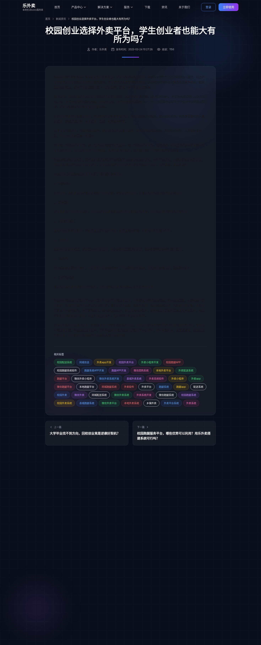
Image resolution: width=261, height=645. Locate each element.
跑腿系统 (164, 386)
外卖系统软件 (156, 378)
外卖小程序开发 (150, 362)
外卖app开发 (104, 362)
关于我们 (184, 7)
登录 (208, 7)
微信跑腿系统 (166, 394)
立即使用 (228, 7)
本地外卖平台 (163, 370)
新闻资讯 (61, 18)
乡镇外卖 (151, 403)
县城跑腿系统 (86, 403)
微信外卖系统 (121, 394)
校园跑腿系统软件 (67, 370)
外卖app (196, 378)
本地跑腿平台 (86, 386)
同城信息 (84, 362)
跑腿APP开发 (119, 370)
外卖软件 (129, 386)
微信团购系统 (141, 370)
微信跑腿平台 (64, 386)
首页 (57, 7)
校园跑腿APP (173, 362)
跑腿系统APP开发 (94, 370)
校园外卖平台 (126, 362)
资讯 (164, 7)
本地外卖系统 (131, 403)
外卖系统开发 (144, 394)
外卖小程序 (177, 378)
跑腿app (181, 386)
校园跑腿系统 (188, 394)
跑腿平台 (62, 378)
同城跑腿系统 (109, 386)
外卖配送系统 (185, 370)
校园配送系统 (64, 362)
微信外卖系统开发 (109, 378)
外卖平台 (146, 386)
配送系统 (198, 386)
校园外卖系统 (64, 403)
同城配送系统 (99, 394)
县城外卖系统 (134, 378)
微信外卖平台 (109, 403)
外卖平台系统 (171, 403)
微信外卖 (79, 394)
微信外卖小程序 (83, 378)
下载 (147, 7)
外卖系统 (191, 403)
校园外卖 (62, 394)
